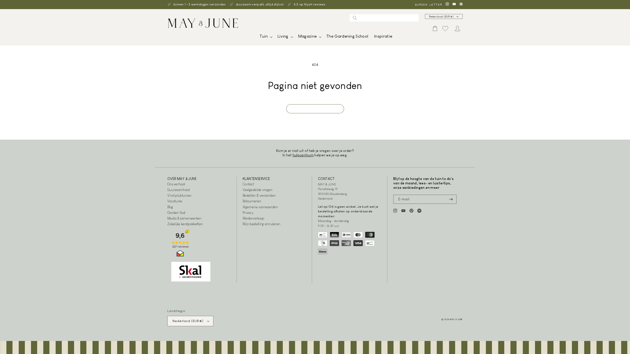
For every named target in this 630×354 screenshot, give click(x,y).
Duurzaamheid (178, 190)
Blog (170, 207)
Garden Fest (176, 213)
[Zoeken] (354, 18)
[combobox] (384, 18)
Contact (248, 184)
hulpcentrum (303, 155)
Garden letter (428, 4)
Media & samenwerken (184, 218)
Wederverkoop (253, 218)
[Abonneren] (450, 199)
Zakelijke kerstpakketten (185, 224)
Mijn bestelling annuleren (262, 224)
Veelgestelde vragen (258, 190)
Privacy (248, 213)
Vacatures (174, 201)
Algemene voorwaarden (260, 207)
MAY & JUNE (456, 319)
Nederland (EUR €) (441, 16)
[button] (265, 37)
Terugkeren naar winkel (315, 109)
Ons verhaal (176, 184)
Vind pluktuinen (179, 195)
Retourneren (252, 201)
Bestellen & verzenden (259, 195)
